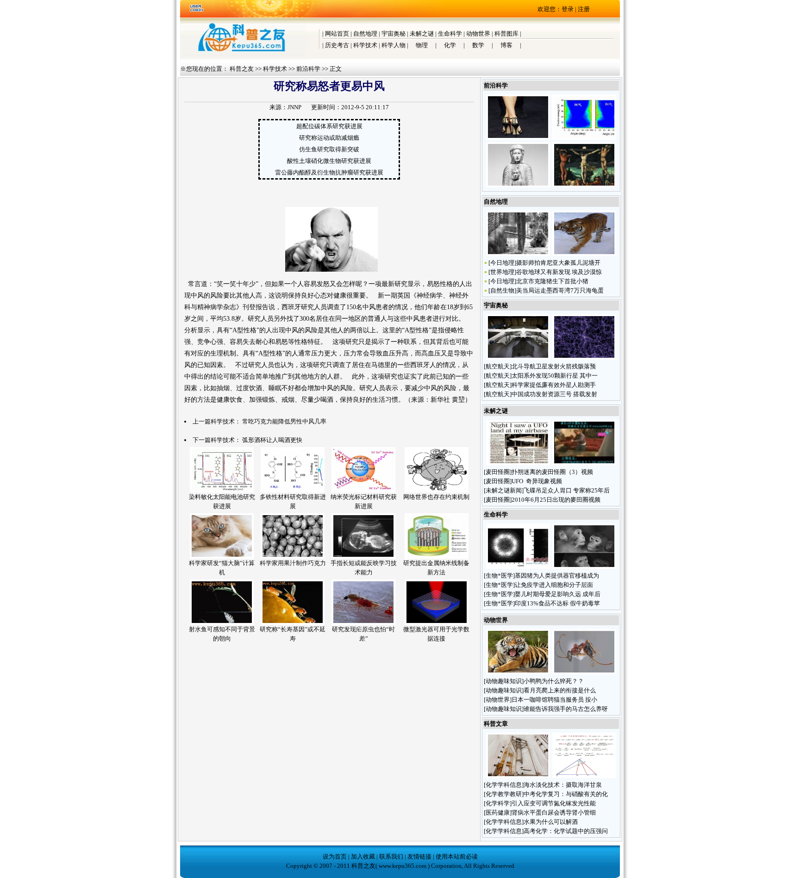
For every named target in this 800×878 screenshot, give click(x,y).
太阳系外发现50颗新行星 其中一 (555, 375)
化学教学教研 (504, 794)
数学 (478, 45)
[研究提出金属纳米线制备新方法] (437, 556)
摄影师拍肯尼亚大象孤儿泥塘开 (558, 262)
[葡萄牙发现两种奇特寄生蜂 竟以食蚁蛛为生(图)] (584, 672)
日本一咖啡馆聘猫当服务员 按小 (554, 699)
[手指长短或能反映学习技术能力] (363, 556)
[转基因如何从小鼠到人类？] (584, 566)
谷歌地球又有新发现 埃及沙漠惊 (559, 271)
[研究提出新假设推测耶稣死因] (584, 185)
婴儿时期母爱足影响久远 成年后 (557, 594)
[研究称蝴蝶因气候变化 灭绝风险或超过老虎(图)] (518, 672)
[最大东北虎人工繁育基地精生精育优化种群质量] (584, 253)
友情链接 (419, 856)
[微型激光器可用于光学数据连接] (437, 622)
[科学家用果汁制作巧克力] (293, 556)
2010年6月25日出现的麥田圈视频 (556, 499)
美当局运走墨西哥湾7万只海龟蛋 (560, 290)
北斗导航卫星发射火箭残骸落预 (554, 366)
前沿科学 (308, 68)
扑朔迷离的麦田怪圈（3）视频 (552, 471)
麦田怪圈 (498, 471)
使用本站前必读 (457, 856)
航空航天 (498, 366)
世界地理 (502, 271)
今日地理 (502, 262)
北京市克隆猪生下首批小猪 (552, 281)
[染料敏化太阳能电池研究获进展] (222, 490)
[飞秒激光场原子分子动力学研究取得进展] (584, 137)
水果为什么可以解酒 (551, 821)
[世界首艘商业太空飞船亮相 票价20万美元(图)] (518, 357)
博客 (506, 45)
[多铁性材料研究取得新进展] (293, 490)
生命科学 (450, 33)
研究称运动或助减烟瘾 (329, 137)
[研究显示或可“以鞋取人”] (518, 137)
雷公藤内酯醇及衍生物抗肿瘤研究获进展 (329, 172)
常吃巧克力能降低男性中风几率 (284, 421)
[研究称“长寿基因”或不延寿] (293, 622)
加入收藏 (363, 856)
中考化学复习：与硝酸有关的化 (566, 794)
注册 (584, 9)
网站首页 (337, 33)
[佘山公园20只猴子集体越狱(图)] (518, 253)
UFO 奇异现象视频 (537, 481)
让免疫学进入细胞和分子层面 (554, 584)
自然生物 (502, 290)
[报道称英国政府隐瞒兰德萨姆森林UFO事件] (518, 463)
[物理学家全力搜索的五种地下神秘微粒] (518, 775)
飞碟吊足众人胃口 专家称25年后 (567, 490)
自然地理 (365, 33)
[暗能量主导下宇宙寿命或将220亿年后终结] (584, 357)
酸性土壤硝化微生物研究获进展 (329, 160)
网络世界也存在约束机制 (436, 496)
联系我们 (391, 856)
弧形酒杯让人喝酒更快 (272, 439)
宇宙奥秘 (393, 33)
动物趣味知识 (504, 681)
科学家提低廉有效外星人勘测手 (554, 384)
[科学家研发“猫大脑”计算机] (222, 556)
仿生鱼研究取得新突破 (329, 149)
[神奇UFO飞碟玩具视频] (584, 463)
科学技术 (365, 45)
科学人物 (393, 45)
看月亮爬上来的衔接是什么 (560, 690)
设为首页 (335, 856)
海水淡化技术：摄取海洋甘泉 (563, 784)
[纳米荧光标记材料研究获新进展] (363, 490)
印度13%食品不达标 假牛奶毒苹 (557, 603)
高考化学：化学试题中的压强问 (566, 831)
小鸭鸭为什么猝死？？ (554, 681)
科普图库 (506, 33)
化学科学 (498, 803)
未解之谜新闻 (504, 490)
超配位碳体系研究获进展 (329, 126)
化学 (450, 45)
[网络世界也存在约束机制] (437, 490)
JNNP (294, 107)
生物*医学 (499, 575)
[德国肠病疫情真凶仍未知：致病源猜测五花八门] (518, 566)
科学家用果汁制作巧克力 (293, 563)
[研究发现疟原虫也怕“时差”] (363, 622)
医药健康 (498, 812)
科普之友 (242, 68)
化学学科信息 (504, 784)
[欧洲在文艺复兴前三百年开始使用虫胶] (518, 185)
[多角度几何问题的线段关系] (584, 775)
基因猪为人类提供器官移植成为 (557, 575)
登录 (568, 9)
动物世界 (478, 33)
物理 (422, 45)
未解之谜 (422, 33)
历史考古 (337, 45)
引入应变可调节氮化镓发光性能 (554, 803)
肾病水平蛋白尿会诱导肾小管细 (554, 812)
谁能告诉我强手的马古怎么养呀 (566, 708)
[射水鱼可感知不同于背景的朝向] (222, 622)
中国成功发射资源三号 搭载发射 (554, 394)
